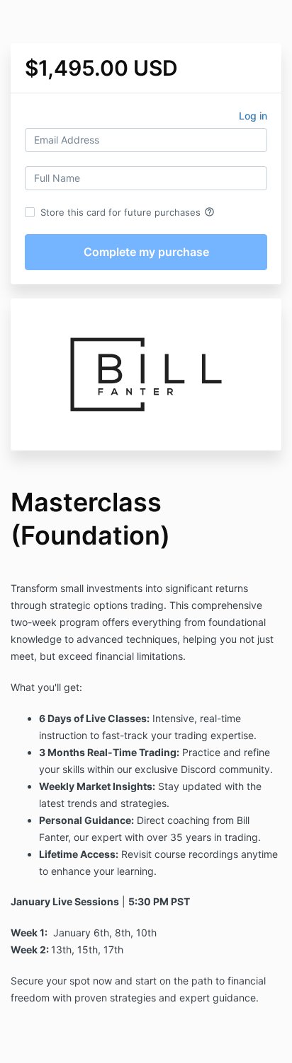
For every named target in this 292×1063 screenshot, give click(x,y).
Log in (253, 116)
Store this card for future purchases (127, 212)
